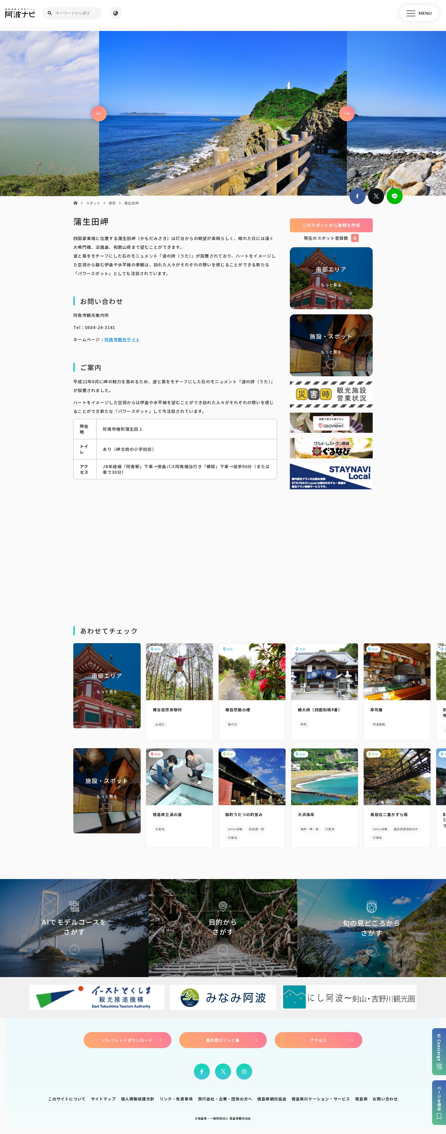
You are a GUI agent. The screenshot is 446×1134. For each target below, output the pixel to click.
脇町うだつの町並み (244, 814)
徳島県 (361, 1098)
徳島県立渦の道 (167, 814)
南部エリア (331, 278)
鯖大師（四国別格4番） (320, 709)
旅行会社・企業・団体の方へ (225, 1098)
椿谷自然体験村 (167, 709)
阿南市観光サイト (122, 339)
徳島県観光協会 (271, 1098)
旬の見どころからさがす (371, 928)
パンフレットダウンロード (127, 1040)
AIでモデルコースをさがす (74, 928)
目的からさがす (223, 928)
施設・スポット (331, 345)
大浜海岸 (306, 814)
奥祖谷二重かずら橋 (389, 814)
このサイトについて (67, 1098)
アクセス (318, 1040)
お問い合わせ (385, 1098)
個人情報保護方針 (138, 1098)
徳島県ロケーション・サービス (321, 1098)
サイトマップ (103, 1098)
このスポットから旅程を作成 (331, 225)
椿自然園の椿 (237, 709)
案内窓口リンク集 (223, 1040)
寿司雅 (376, 709)
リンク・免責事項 (176, 1098)
